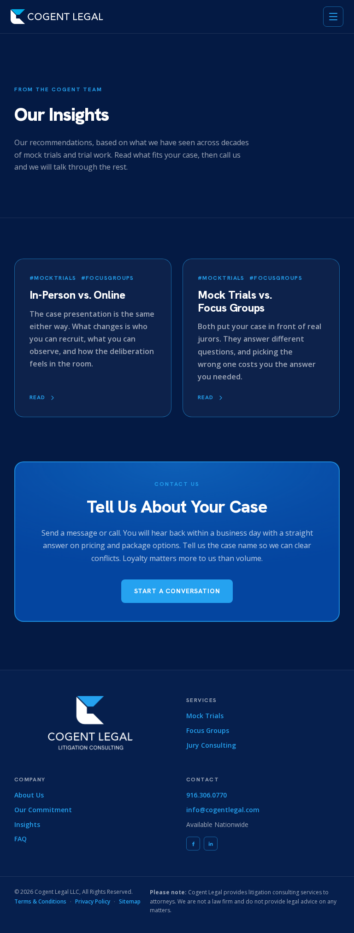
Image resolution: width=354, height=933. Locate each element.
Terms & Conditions (40, 901)
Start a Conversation (177, 591)
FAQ (20, 838)
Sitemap (130, 901)
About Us (29, 795)
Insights (27, 824)
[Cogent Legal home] (57, 16)
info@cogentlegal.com (223, 809)
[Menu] (333, 16)
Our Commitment (43, 809)
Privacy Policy (92, 901)
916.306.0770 (206, 795)
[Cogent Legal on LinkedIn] (211, 843)
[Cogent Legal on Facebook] (193, 843)
